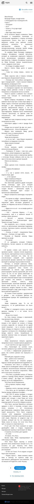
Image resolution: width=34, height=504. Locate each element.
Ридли (7, 3)
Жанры (4, 488)
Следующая (20, 468)
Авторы (4, 491)
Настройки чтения (27, 9)
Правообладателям (7, 494)
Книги (3, 485)
